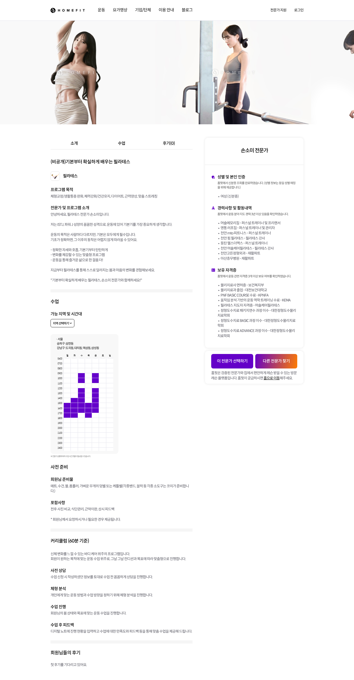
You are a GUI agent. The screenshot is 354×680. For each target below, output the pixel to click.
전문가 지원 (278, 10)
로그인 (298, 10)
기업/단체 (143, 10)
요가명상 (120, 10)
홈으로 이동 (272, 378)
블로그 (187, 10)
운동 (101, 10)
